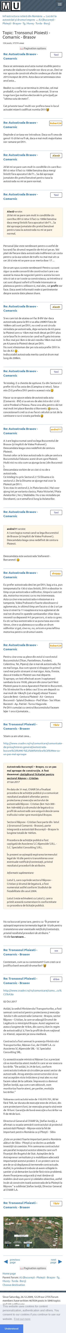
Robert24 (55, 123)
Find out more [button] (22, 1319)
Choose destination (14, 1284)
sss (56, 950)
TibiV (56, 725)
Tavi (56, 54)
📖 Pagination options (33, 48)
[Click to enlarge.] (33, 1233)
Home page (9, 1273)
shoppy (56, 573)
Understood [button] (11, 1328)
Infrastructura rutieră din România (22, 16)
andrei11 (56, 429)
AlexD (56, 155)
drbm (56, 979)
